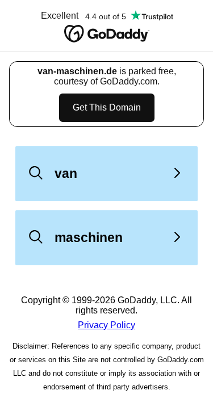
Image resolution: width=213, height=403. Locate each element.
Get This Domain (107, 107)
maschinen (89, 237)
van (66, 173)
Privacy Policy (106, 325)
